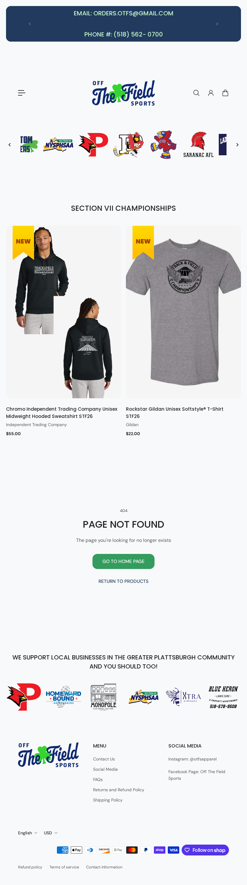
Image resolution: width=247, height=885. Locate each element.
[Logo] (123, 93)
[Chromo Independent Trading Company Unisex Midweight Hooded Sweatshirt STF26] (63, 312)
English (25, 833)
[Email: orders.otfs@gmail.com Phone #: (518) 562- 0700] (123, 24)
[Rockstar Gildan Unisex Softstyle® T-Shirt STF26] (183, 312)
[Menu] (22, 93)
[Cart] (225, 93)
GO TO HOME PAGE (123, 561)
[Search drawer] (196, 93)
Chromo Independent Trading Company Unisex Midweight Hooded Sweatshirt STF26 (61, 412)
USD (48, 833)
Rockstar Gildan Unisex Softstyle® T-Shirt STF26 (175, 412)
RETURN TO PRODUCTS (123, 581)
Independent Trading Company (36, 424)
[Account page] (211, 93)
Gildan (132, 424)
